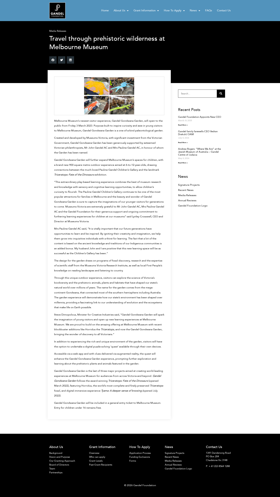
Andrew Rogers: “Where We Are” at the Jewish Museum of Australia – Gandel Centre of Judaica (199, 151)
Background (55, 453)
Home (105, 10)
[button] (53, 60)
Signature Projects (189, 185)
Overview (94, 453)
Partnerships (55, 472)
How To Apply (172, 10)
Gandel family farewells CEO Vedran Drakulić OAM (198, 133)
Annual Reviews (187, 200)
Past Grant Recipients (100, 464)
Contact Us (224, 10)
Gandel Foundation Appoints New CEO (199, 117)
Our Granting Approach (62, 460)
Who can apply (97, 457)
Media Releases (57, 31)
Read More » (183, 125)
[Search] (221, 93)
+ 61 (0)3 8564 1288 (219, 466)
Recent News (185, 190)
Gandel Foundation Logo (193, 205)
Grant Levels (96, 460)
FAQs (208, 10)
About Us (119, 10)
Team (52, 468)
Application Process (140, 453)
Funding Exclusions (139, 457)
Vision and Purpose (59, 457)
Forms (132, 460)
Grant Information (145, 10)
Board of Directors (59, 464)
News (193, 10)
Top (272, 489)
